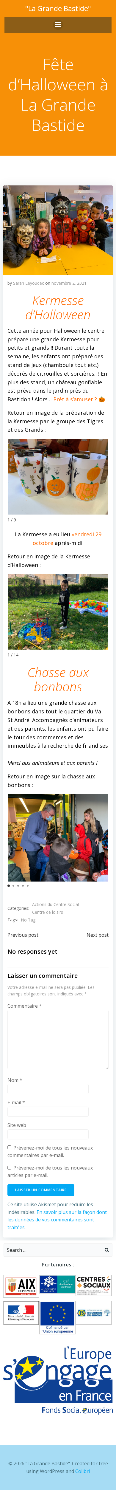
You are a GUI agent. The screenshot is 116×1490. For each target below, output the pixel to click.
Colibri (82, 1471)
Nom (14, 1080)
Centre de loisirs (47, 912)
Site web (16, 1125)
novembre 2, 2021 (69, 283)
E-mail (16, 1102)
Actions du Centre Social (55, 904)
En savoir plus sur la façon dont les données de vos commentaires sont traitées (57, 1220)
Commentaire (24, 1006)
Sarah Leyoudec (28, 283)
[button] (8, 886)
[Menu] (58, 25)
